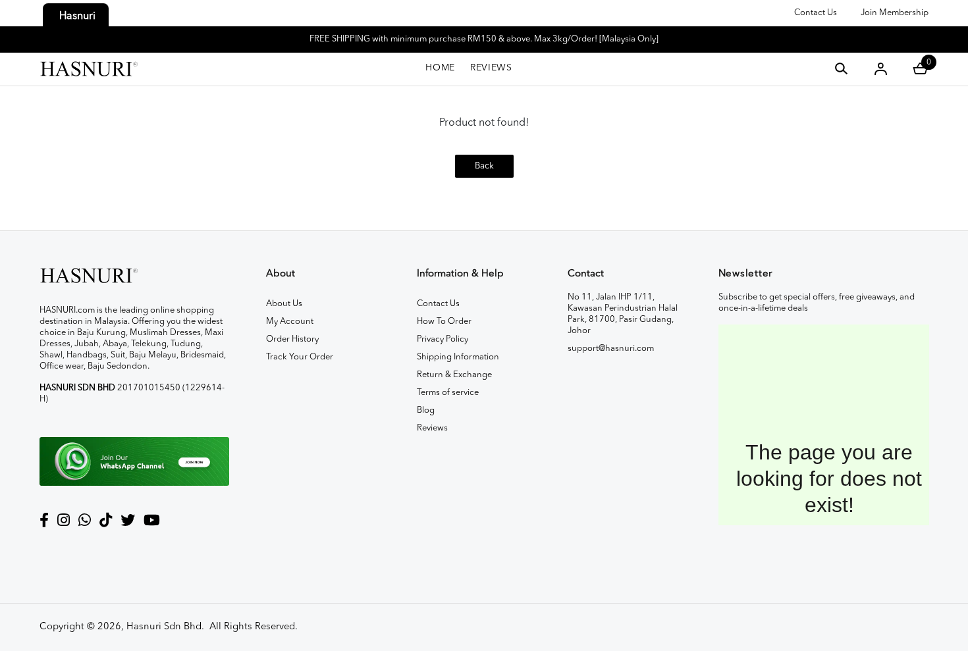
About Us (284, 303)
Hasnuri (77, 16)
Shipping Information (458, 357)
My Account (289, 321)
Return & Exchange (454, 375)
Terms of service (448, 392)
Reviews (432, 428)
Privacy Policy (442, 339)
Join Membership (894, 13)
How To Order (444, 321)
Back (484, 166)
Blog (426, 410)
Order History (292, 339)
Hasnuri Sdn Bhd (164, 627)
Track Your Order (299, 357)
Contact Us (815, 13)
